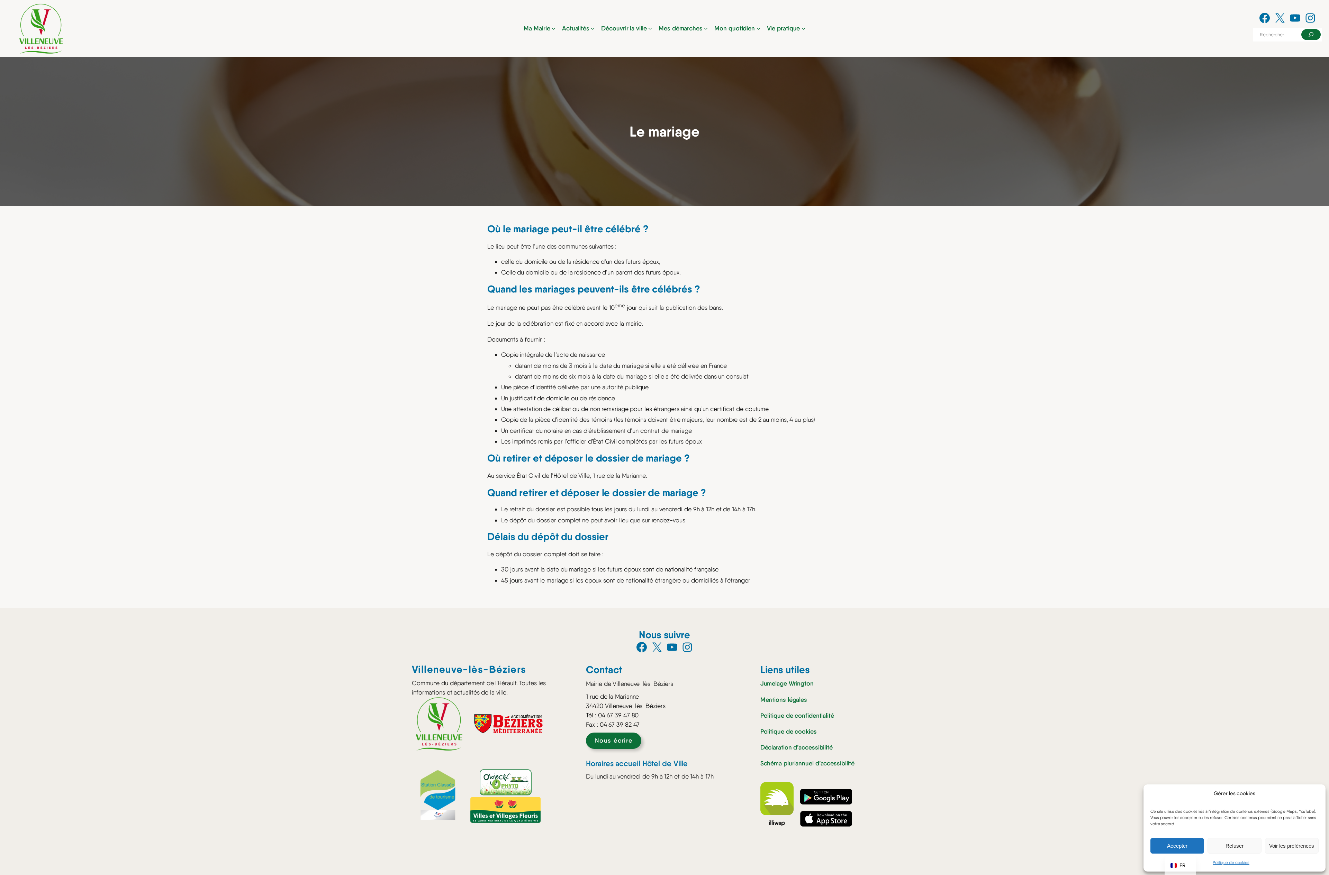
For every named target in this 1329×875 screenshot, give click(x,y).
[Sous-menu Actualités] (593, 28)
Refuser (1235, 846)
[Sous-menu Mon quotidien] (758, 28)
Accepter (1177, 846)
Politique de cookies (1231, 862)
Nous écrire (614, 740)
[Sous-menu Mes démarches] (706, 28)
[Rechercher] (1311, 34)
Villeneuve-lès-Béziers (469, 669)
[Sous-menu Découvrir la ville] (650, 28)
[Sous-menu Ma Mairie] (553, 28)
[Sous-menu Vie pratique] (803, 28)
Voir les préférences (1291, 846)
